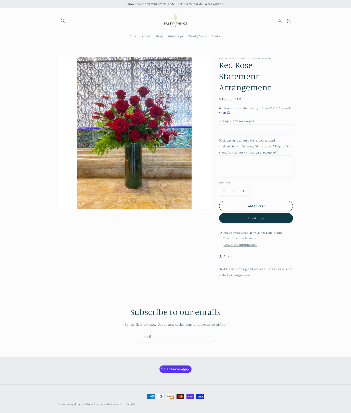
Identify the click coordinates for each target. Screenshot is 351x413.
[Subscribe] (209, 337)
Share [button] (228, 256)
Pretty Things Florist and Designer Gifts (89, 404)
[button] (63, 21)
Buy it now (256, 218)
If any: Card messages (236, 121)
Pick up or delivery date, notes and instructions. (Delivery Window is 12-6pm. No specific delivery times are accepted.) (255, 146)
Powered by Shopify (124, 404)
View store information (240, 244)
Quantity (224, 182)
